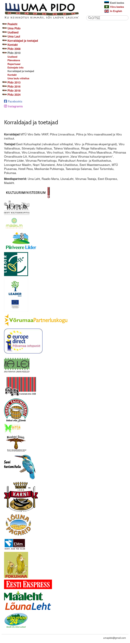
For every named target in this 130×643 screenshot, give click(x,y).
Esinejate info (15, 67)
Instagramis (15, 106)
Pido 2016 (13, 86)
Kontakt (12, 45)
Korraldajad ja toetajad (22, 41)
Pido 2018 (13, 90)
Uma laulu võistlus (18, 78)
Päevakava (13, 60)
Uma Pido (13, 28)
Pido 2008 (13, 49)
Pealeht (12, 24)
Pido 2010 (13, 53)
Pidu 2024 (13, 94)
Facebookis (15, 101)
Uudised (12, 32)
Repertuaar (14, 64)
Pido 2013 (13, 82)
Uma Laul (13, 36)
